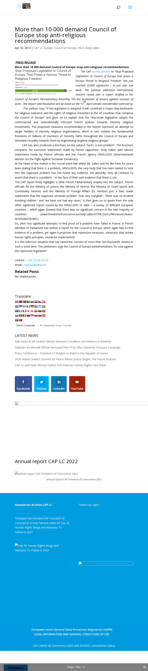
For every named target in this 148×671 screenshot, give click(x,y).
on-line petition (101, 71)
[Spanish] (43, 315)
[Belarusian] (24, 301)
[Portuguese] (20, 315)
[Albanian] (20, 301)
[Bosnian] (28, 301)
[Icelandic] (16, 310)
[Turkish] (20, 320)
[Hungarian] (43, 306)
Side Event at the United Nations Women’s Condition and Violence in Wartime (63, 341)
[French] (28, 306)
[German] (32, 306)
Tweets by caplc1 (89, 505)
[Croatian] (36, 301)
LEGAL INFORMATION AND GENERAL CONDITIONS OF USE (71, 634)
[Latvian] (36, 310)
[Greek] (36, 306)
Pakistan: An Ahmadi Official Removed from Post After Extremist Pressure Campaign (67, 347)
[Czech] (39, 301)
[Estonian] (20, 306)
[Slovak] (36, 315)
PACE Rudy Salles (88, 48)
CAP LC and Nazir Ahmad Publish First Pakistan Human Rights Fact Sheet (60, 365)
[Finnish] (24, 306)
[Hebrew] (39, 306)
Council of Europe (65, 48)
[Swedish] (16, 320)
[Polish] (16, 315)
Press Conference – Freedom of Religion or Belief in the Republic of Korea (61, 353)
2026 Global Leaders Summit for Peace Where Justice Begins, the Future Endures (65, 359)
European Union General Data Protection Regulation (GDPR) (72, 629)
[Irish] (20, 310)
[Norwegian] (43, 310)
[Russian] (28, 315)
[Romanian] (24, 315)
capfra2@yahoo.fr (35, 265)
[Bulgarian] (32, 301)
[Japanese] (28, 310)
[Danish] (43, 301)
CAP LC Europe (43, 48)
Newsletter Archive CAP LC (33, 505)
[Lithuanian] (39, 310)
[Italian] (24, 310)
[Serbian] (32, 315)
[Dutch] (16, 306)
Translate (66, 325)
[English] (16, 301)
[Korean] (32, 310)
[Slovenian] (39, 315)
